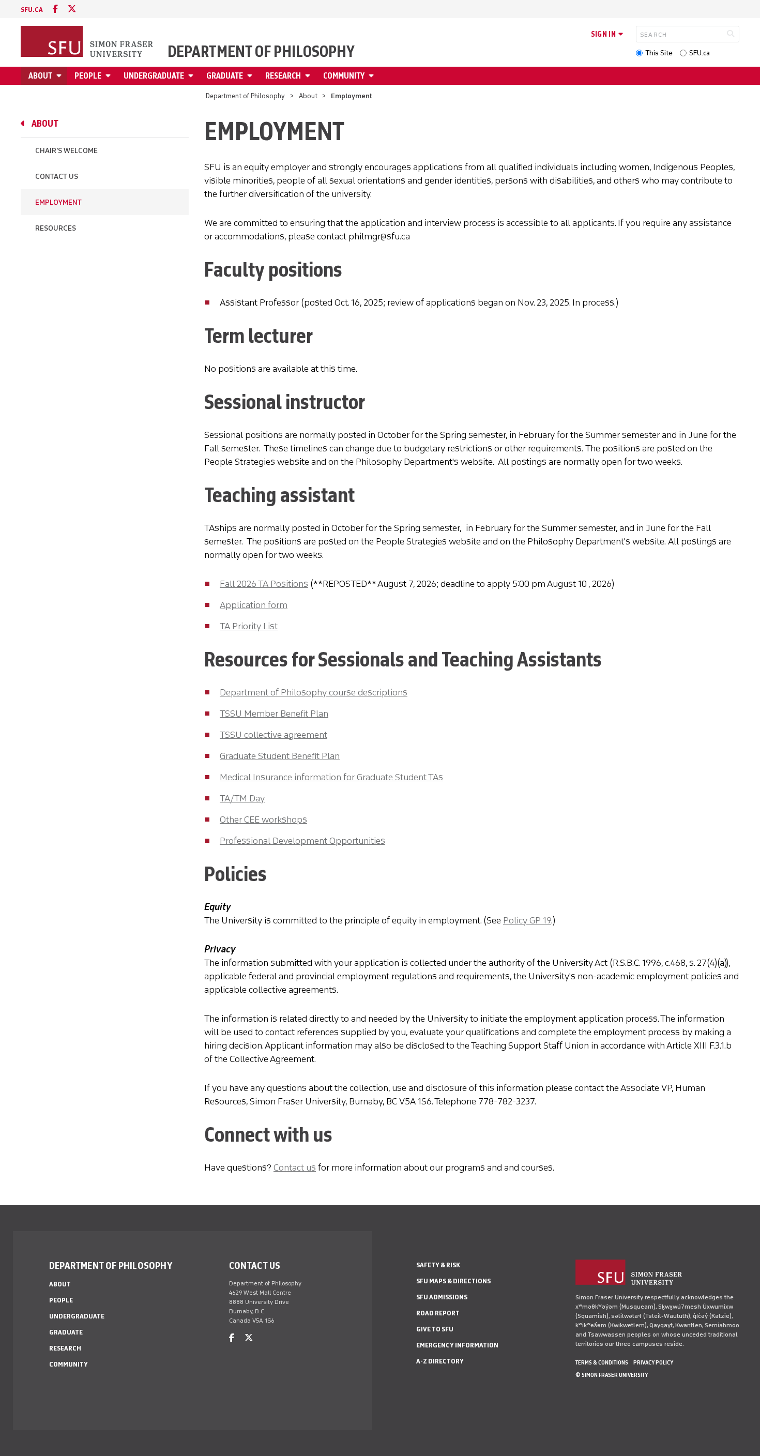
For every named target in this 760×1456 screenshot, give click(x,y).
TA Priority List (249, 626)
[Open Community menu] (373, 76)
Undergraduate (154, 76)
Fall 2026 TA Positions (264, 583)
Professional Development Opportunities (302, 840)
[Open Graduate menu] (251, 76)
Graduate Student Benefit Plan (280, 756)
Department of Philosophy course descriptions (313, 692)
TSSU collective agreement (273, 734)
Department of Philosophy (261, 51)
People (87, 76)
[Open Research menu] (309, 76)
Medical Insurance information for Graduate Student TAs (331, 777)
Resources (55, 228)
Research (283, 76)
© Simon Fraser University (611, 1374)
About (40, 76)
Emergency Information (457, 1345)
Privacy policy (653, 1362)
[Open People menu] (109, 76)
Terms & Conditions (601, 1362)
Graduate (224, 76)
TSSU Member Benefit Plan (274, 713)
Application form (253, 605)
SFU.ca (699, 53)
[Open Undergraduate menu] (192, 76)
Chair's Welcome (66, 150)
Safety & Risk (438, 1265)
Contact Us (56, 176)
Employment (58, 202)
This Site (659, 53)
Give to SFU (434, 1329)
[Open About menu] (60, 76)
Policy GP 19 (527, 920)
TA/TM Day (242, 798)
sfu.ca (32, 9)
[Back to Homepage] (88, 42)
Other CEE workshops (263, 819)
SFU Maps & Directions (453, 1281)
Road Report (438, 1313)
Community (343, 76)
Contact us (294, 1167)
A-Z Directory (440, 1361)
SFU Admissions (441, 1297)
